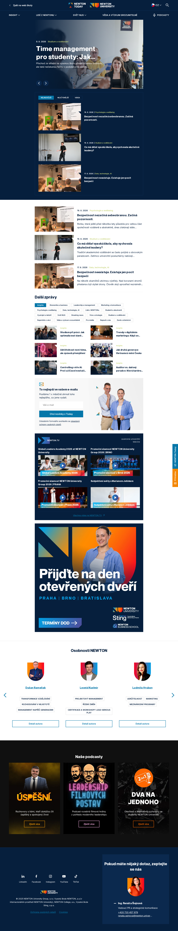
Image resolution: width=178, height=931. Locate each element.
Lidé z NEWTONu (45, 15)
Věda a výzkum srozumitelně (119, 15)
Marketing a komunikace (111, 305)
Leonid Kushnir (89, 687)
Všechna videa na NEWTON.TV (87, 515)
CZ (153, 5)
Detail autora (35, 723)
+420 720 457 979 (128, 912)
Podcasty (163, 15)
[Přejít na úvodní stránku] (77, 5)
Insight (13, 15)
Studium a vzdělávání (116, 315)
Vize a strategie (96, 315)
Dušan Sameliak (35, 687)
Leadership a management (84, 305)
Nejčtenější (63, 98)
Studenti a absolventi (113, 310)
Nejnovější (46, 98)
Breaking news (77, 315)
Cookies (63, 912)
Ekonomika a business (59, 305)
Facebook (36, 882)
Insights (40, 305)
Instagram (50, 882)
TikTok (76, 882)
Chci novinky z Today (61, 414)
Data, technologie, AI (71, 310)
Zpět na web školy (22, 5)
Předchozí (39, 83)
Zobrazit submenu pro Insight (19, 15)
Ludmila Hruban (142, 687)
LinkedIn (23, 882)
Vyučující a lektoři (44, 315)
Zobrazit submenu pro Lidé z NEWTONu (55, 15)
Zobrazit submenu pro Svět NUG (85, 15)
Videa (77, 98)
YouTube (64, 882)
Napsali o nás (105, 320)
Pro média (90, 320)
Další (46, 83)
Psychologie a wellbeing (47, 310)
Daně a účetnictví (124, 320)
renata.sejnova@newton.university (135, 915)
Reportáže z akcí (44, 320)
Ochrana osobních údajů (43, 912)
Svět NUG (78, 15)
